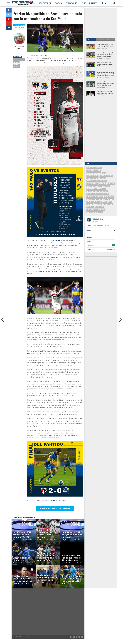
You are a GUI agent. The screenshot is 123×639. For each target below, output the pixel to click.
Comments (111, 39)
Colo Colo (98, 168)
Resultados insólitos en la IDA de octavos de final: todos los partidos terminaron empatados (105, 93)
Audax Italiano (100, 188)
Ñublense (110, 199)
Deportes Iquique (92, 212)
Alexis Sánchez (92, 191)
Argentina (90, 188)
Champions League (93, 194)
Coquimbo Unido (92, 199)
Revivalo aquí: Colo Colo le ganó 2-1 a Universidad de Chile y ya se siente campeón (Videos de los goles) (105, 54)
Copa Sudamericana (18, 60)
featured (16, 64)
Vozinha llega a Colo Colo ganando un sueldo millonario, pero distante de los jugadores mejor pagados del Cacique (106, 73)
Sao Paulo (16, 66)
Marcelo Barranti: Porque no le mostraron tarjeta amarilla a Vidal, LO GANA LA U (105, 64)
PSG (101, 212)
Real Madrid (99, 196)
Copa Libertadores (107, 175)
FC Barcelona (107, 204)
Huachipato (105, 186)
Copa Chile (110, 183)
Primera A (90, 207)
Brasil (89, 201)
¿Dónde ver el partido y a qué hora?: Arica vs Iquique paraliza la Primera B (105, 45)
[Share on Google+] (9, 23)
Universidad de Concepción (95, 209)
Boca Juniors (109, 196)
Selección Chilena (72, 3)
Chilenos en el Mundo (89, 3)
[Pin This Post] (9, 19)
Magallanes (99, 207)
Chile (104, 173)
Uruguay (90, 204)
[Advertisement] (100, 22)
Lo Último (101, 39)
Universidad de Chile (93, 170)
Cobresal (102, 199)
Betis (109, 201)
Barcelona (97, 204)
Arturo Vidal (103, 191)
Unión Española (92, 183)
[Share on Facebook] (9, 10)
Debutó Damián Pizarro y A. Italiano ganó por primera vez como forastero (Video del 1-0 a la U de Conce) (105, 83)
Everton (57, 240)
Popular (92, 39)
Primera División (45, 3)
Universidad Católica (94, 173)
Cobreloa (96, 201)
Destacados (102, 181)
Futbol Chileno (92, 181)
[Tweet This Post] (9, 15)
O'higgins (90, 196)
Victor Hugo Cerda (19, 47)
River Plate (104, 194)
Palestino (102, 183)
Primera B (58, 3)
